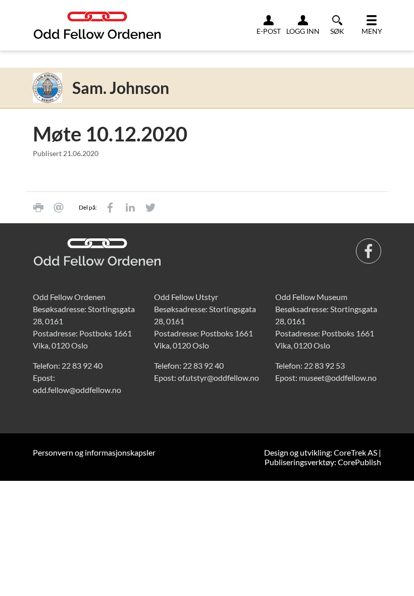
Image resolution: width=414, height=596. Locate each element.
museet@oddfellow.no (338, 377)
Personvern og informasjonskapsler (94, 452)
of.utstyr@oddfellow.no (218, 377)
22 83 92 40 (82, 365)
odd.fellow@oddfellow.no (77, 389)
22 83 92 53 (324, 365)
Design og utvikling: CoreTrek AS (320, 452)
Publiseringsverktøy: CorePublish (323, 462)
